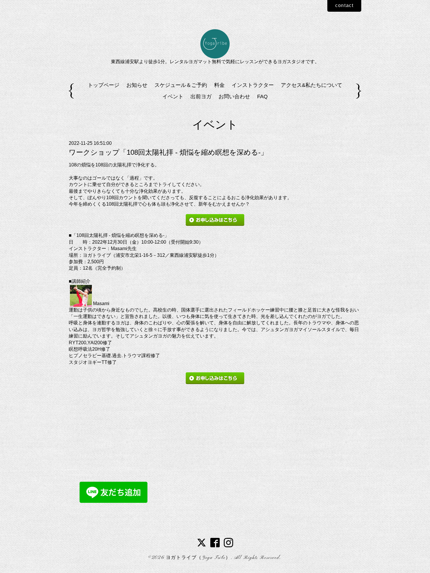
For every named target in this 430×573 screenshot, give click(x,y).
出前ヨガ (200, 96)
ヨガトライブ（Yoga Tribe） (198, 558)
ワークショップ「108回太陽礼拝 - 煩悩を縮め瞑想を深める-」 (168, 152)
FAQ (262, 96)
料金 (219, 85)
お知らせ (136, 85)
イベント (172, 96)
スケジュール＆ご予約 (180, 85)
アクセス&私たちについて (311, 85)
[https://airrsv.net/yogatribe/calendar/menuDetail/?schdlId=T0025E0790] (215, 220)
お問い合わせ (234, 96)
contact (344, 5)
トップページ (103, 85)
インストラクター (253, 85)
